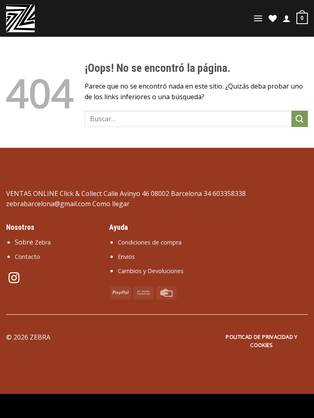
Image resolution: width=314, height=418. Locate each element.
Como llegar (111, 203)
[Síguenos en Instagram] (14, 279)
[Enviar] (300, 119)
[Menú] (258, 18)
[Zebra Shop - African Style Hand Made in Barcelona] (47, 18)
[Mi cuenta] (287, 18)
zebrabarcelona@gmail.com (48, 203)
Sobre (33, 242)
